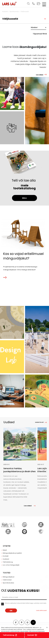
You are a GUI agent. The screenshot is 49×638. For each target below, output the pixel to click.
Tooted (6, 572)
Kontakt (30, 635)
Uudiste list (39, 422)
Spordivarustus (8, 583)
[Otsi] (28, 3)
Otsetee (6, 546)
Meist (5, 550)
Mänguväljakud (8, 577)
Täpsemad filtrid (40, 34)
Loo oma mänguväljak (11, 565)
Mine (24, 198)
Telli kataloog (8, 635)
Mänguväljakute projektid (12, 553)
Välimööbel (7, 580)
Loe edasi (39, 75)
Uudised (6, 559)
